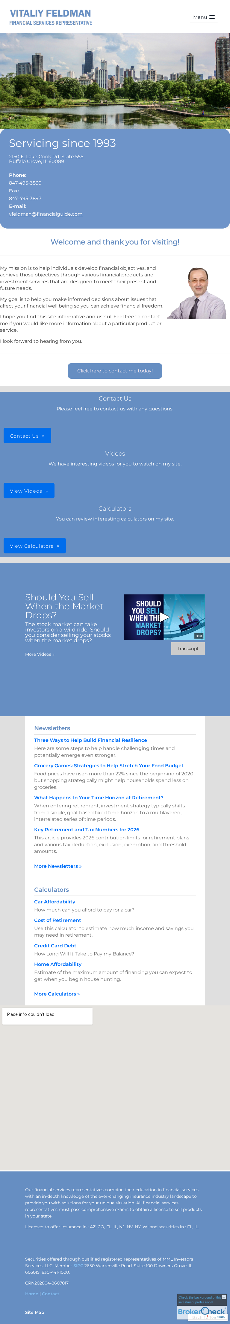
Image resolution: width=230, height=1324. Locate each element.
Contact (50, 1293)
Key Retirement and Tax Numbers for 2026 (86, 830)
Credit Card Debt (55, 946)
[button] (204, 17)
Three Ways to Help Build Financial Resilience (90, 740)
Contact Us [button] (24, 436)
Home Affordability (57, 964)
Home (31, 1293)
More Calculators (57, 994)
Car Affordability (54, 902)
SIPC (78, 1265)
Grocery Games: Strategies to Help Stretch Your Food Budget (109, 765)
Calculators (51, 889)
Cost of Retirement (57, 920)
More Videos (40, 654)
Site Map (34, 1312)
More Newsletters (58, 866)
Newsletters (52, 728)
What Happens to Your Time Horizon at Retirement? (99, 798)
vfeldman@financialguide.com (46, 214)
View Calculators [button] (32, 546)
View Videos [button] (26, 491)
